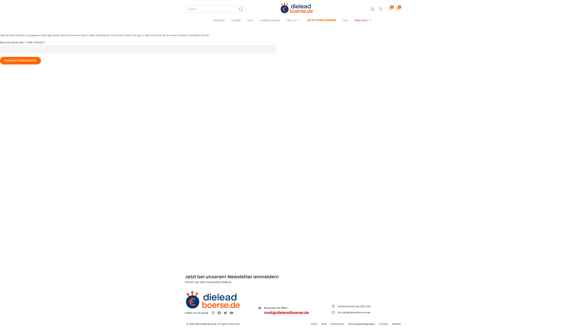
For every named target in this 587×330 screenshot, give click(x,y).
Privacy (383, 324)
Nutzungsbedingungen (361, 324)
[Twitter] (225, 313)
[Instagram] (213, 313)
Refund (396, 324)
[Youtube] (231, 313)
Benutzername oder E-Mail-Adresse (29, 42)
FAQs (314, 324)
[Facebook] (219, 313)
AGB (323, 324)
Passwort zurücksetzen (20, 60)
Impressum (337, 324)
